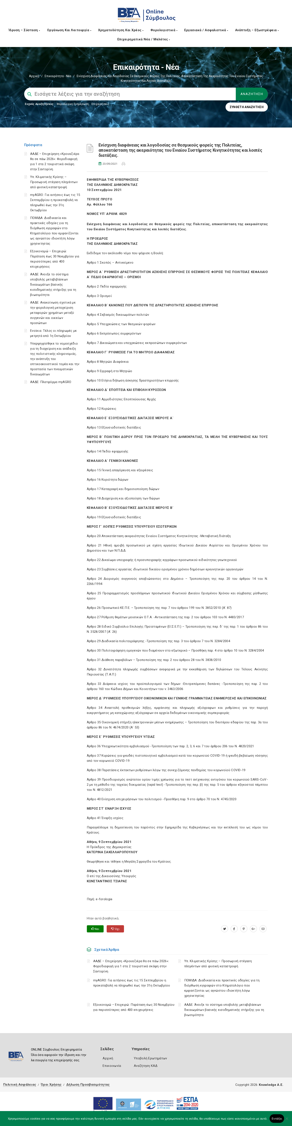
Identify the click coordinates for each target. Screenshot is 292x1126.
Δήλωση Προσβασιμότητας (88, 1084)
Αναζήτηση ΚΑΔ (145, 1066)
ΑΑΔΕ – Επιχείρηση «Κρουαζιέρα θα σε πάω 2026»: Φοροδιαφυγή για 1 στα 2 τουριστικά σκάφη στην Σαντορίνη (131, 966)
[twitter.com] (224, 929)
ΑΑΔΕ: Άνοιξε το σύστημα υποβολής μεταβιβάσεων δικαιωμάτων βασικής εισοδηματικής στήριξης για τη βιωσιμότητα (53, 284)
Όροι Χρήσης (51, 1084)
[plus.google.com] (253, 929)
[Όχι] (287, 1120)
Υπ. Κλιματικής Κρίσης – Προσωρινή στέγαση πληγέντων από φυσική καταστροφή (54, 182)
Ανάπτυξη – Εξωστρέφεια (256, 30)
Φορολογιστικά (163, 30)
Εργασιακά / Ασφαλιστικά (205, 30)
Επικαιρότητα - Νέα (58, 76)
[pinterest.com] (244, 929)
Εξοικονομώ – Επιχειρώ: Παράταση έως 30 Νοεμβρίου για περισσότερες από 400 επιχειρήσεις (133, 1007)
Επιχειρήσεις (100, 104)
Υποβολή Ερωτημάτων (150, 1058)
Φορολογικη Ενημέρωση (73, 104)
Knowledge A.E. (271, 1085)
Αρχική (34, 76)
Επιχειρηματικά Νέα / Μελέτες (143, 39)
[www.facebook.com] (234, 929)
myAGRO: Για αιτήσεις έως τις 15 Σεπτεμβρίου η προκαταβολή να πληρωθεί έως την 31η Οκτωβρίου (131, 982)
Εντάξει (277, 1118)
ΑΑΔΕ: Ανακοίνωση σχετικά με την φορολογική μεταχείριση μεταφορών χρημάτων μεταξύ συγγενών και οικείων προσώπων (53, 313)
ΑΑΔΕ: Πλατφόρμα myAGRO (50, 382)
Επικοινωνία (112, 1066)
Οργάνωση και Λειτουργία (68, 30)
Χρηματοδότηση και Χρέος (120, 30)
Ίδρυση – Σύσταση (24, 30)
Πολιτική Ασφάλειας (19, 1084)
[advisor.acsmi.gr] (263, 929)
